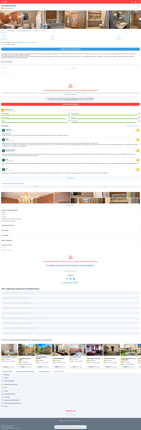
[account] (135, 2)
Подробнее (80, 427)
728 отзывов (11, 30)
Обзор (2, 30)
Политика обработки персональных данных (10, 428)
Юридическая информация (7, 426)
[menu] (139, 2)
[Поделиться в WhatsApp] (67, 278)
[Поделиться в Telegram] (70, 278)
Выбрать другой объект (70, 104)
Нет (105, 186)
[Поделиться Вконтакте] (74, 278)
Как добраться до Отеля (24, 30)
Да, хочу (36, 186)
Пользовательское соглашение (8, 425)
